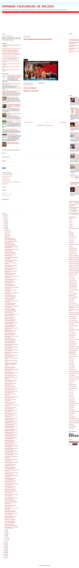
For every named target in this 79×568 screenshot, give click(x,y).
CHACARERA (71, 280)
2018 (5, 228)
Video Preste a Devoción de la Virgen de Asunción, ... (10, 312)
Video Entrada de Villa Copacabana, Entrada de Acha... (11, 247)
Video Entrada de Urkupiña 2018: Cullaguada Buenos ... (10, 433)
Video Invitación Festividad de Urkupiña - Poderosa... (10, 465)
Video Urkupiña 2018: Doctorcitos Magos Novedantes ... (10, 392)
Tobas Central (5, 183)
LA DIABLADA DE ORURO (7, 174)
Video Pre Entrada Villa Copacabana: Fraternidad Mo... (11, 525)
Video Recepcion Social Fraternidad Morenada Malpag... (11, 528)
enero (6, 540)
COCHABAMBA (72, 286)
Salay (70, 382)
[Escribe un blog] (40, 83)
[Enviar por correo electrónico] (39, 83)
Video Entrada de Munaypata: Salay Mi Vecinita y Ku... (11, 337)
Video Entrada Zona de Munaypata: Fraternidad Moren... (11, 484)
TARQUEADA (71, 401)
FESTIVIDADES (72, 320)
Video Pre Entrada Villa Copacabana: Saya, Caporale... (11, 500)
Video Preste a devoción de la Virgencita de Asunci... (10, 299)
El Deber (70, 222)
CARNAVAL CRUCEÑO (73, 265)
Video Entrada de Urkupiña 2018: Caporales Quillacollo (10, 424)
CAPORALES (71, 253)
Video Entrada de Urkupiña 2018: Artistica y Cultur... (10, 416)
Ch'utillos (70, 278)
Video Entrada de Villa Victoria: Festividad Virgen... (10, 255)
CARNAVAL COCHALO (73, 263)
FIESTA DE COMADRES (73, 322)
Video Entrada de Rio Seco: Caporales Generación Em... (10, 244)
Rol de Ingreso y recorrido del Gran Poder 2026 (11, 48)
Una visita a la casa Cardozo (12, 97)
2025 (5, 217)
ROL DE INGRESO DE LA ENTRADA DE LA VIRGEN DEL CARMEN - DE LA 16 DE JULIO (11, 54)
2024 (5, 218)
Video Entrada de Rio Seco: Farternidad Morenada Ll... (10, 285)
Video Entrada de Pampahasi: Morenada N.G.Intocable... (10, 490)
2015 (5, 545)
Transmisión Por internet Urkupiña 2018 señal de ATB (11, 454)
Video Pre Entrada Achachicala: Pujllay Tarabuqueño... (10, 517)
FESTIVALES (71, 318)
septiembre (7, 235)
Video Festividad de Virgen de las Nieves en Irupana (10, 266)
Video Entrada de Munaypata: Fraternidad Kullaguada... (10, 511)
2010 (5, 554)
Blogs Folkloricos (72, 248)
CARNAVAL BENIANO (73, 257)
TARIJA (28, 84)
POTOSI (70, 367)
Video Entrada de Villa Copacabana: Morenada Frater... (11, 370)
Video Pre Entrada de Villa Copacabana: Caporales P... (10, 522)
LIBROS (70, 341)
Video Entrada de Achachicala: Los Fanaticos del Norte (11, 356)
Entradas (5, 192)
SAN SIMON (71, 386)
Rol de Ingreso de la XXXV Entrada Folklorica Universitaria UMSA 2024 (14, 76)
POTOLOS (71, 365)
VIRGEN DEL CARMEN (73, 422)
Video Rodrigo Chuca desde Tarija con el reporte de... (11, 350)
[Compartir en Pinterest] (43, 83)
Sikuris (70, 394)
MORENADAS (71, 350)
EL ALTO (70, 299)
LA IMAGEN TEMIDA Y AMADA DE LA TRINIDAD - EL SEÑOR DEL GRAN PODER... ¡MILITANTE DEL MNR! (14, 106)
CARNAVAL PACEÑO (73, 270)
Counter (70, 444)
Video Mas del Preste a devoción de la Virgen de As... (11, 277)
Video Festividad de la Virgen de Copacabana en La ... (10, 269)
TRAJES (70, 409)
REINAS (70, 380)
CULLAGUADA (72, 293)
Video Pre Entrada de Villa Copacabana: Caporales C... (10, 339)
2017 (5, 542)
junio (6, 531)
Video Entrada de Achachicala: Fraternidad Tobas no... (10, 342)
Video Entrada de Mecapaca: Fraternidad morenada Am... (10, 310)
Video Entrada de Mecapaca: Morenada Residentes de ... (10, 253)
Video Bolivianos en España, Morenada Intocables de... (9, 367)
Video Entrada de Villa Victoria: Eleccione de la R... (10, 384)
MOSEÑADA (71, 352)
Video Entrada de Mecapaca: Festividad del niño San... (10, 304)
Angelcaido (4, 187)
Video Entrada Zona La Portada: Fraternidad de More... (10, 443)
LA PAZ (70, 337)
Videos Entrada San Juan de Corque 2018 (9, 400)
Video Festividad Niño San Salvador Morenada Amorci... (11, 446)
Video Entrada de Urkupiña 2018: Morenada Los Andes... (10, 435)
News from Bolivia (74, 132)
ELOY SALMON (72, 303)
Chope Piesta (71, 282)
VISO (70, 424)
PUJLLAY (71, 375)
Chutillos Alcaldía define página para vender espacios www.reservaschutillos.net (10, 91)
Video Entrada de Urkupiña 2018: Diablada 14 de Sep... (10, 419)
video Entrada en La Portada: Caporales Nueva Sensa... (10, 386)
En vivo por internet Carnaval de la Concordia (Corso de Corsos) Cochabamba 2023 (11, 58)
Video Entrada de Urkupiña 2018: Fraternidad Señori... (10, 452)
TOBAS (70, 407)
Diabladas (71, 295)
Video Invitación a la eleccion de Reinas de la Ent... (10, 506)
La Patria (70, 220)
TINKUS (70, 405)
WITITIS (70, 428)
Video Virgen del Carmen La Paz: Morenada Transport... (10, 373)
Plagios (70, 363)
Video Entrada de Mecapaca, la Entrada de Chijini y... (10, 280)
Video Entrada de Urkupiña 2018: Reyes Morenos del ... (10, 414)
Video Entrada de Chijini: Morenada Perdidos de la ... (11, 293)
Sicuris (70, 392)
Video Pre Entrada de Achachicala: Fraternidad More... (11, 492)
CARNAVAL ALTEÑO (73, 255)
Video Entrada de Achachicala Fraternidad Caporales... (10, 468)
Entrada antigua (63, 122)
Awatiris (70, 240)
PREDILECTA (71, 369)
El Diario (70, 218)
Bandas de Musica (72, 244)
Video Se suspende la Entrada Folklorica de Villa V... (10, 403)
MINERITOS (71, 344)
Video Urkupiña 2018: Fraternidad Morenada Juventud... (11, 397)
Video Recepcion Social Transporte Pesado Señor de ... (11, 307)
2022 (5, 222)
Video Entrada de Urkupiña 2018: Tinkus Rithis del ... (10, 411)
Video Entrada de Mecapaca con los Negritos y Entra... (11, 328)
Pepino (70, 362)
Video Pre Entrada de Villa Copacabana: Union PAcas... (10, 519)
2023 (5, 220)
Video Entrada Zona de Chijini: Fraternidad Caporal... (10, 487)
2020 (5, 225)
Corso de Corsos (72, 289)
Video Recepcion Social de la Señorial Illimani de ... (10, 282)
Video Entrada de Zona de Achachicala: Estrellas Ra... (10, 296)
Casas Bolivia (73, 153)
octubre (6, 233)
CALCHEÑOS (71, 251)
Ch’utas (70, 276)
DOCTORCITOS (72, 297)
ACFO (70, 233)
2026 (5, 215)
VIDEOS (31, 84)
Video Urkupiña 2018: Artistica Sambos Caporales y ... (10, 408)
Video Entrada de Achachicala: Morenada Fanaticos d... (10, 334)
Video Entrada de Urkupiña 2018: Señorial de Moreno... (10, 438)
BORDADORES (72, 250)
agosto (6, 236)
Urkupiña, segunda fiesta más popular (9, 129)
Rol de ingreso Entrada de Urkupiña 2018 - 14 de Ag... (11, 462)
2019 (5, 227)
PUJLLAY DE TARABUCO (74, 377)
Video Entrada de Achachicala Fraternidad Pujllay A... (10, 479)
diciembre (7, 230)
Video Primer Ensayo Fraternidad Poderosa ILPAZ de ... (10, 323)
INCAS (70, 327)
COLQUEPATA (72, 287)
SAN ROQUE (71, 384)
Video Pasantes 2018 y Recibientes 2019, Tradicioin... (11, 347)
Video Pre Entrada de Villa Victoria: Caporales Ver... (11, 353)
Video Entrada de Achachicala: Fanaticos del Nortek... (10, 326)
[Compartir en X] (41, 83)
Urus (70, 415)
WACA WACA (71, 426)
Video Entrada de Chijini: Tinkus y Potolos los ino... (10, 271)
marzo (6, 536)
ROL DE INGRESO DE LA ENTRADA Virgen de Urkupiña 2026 (14, 135)
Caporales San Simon (6, 180)
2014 (5, 547)
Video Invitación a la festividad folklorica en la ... (10, 503)
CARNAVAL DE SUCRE (73, 269)
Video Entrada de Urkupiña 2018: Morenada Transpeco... (10, 430)
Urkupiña (70, 413)
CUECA (70, 291)
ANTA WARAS (71, 236)
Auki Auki (70, 238)
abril (5, 535)
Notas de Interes (72, 356)
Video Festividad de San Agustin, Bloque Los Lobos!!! (10, 242)
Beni (70, 246)
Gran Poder (72, 174)
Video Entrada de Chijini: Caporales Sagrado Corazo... (11, 250)
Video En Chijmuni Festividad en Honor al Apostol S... (10, 381)
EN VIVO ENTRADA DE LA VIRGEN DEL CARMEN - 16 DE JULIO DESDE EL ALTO (10, 51)
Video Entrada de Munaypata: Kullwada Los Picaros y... (10, 320)
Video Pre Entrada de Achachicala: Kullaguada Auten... (11, 345)
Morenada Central (72, 348)
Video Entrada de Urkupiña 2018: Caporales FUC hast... (10, 427)
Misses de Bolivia (74, 97)
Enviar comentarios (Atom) (48, 125)
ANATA (70, 234)
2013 (5, 549)
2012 (5, 550)
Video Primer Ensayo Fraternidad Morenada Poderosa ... (10, 315)
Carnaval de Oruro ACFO (7, 176)
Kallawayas (71, 335)
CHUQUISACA (72, 284)
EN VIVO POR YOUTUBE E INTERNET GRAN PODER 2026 (13, 143)
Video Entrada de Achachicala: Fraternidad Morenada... (10, 481)
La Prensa (71, 226)
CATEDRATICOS (72, 274)
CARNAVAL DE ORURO (73, 267)
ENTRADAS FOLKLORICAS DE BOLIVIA (28, 6)
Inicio (46, 122)
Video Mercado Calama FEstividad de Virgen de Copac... (11, 473)
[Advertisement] (39, 23)
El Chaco (70, 301)
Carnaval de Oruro (5, 178)
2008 (5, 557)
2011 (5, 552)
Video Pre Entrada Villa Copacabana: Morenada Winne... (11, 498)
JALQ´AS (71, 331)
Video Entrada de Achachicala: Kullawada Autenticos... (10, 274)
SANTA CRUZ (71, 388)
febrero (6, 538)
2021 (5, 223)
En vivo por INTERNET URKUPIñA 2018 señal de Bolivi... (11, 449)
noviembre (7, 231)
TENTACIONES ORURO (73, 403)
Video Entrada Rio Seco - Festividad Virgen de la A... (11, 288)
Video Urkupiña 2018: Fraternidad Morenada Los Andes (11, 389)
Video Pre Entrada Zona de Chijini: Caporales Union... (11, 495)
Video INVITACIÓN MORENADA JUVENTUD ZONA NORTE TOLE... (10, 364)
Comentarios (6, 195)
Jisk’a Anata (71, 333)
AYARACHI (71, 242)
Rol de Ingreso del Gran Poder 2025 (9, 55)
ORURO (70, 358)
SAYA (70, 390)
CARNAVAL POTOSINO (73, 272)
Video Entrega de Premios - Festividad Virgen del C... (9, 441)
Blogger (48, 565)
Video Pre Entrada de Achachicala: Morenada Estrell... (11, 514)
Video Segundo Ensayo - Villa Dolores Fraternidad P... (10, 318)
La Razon (71, 224)
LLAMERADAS (72, 343)
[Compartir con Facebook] (42, 83)
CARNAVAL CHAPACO (73, 259)
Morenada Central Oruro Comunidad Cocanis (11, 181)
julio (5, 530)
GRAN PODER (72, 325)
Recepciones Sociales (73, 379)
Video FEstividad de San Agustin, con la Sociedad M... (10, 261)
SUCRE (70, 396)
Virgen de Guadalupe (73, 420)
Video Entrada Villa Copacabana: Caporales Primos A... (10, 331)
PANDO (70, 360)
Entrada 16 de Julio (73, 305)
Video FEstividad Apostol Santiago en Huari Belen (11, 476)
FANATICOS (71, 316)
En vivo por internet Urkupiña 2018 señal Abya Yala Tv (11, 460)
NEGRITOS (71, 354)
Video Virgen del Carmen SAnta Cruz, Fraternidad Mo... (10, 376)
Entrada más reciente (28, 122)
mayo (6, 533)
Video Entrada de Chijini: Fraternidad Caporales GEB (10, 239)
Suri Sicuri (71, 398)
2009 (5, 555)
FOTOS (70, 324)
